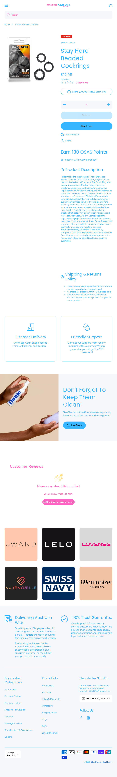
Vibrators (9, 716)
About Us (46, 692)
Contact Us (47, 705)
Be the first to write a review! (58, 502)
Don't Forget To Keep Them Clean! (84, 397)
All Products (10, 689)
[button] (110, 5)
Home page (47, 685)
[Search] (7, 15)
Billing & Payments (51, 699)
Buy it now (86, 126)
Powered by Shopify (104, 762)
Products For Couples (15, 709)
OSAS (93, 762)
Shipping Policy (49, 712)
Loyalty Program (50, 732)
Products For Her (13, 696)
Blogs (44, 719)
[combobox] (58, 15)
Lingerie (8, 736)
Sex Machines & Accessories (18, 730)
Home (7, 24)
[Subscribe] (108, 698)
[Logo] (58, 5)
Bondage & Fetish (13, 723)
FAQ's (44, 726)
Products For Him (13, 703)
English (11, 755)
